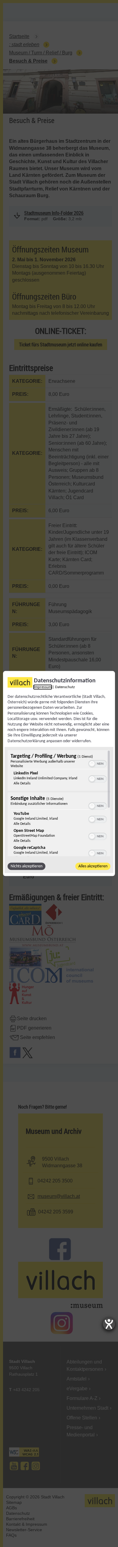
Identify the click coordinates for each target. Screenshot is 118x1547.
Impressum (42, 687)
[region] (59, 803)
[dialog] (59, 773)
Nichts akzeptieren (26, 866)
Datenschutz (65, 687)
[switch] (97, 763)
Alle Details (22, 783)
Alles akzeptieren (92, 866)
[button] (92, 763)
